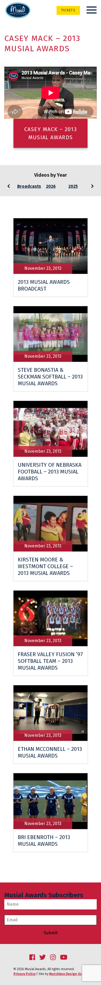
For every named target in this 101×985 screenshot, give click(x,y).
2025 (73, 186)
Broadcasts (29, 186)
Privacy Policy (24, 974)
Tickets (68, 10)
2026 (51, 186)
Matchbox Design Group (68, 974)
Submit (51, 933)
